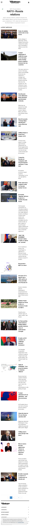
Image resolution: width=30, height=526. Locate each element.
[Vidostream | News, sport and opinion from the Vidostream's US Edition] (10, 504)
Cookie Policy (21, 522)
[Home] (15, 2)
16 (18, 497)
